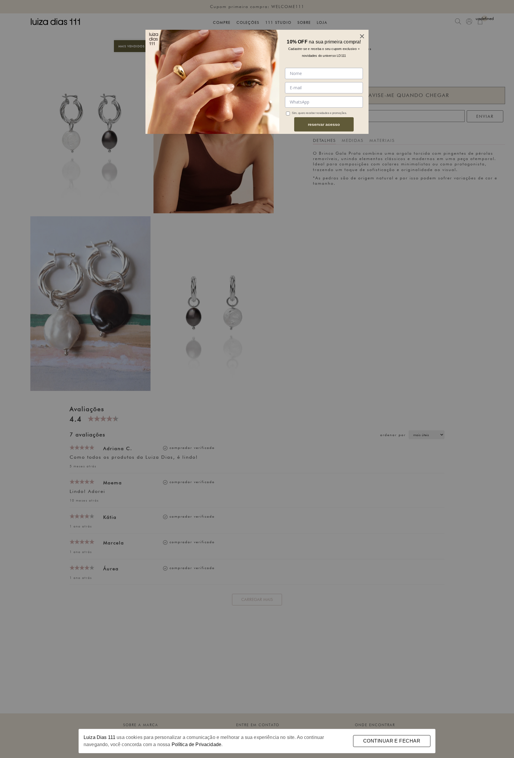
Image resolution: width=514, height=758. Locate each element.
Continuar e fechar (391, 740)
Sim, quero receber (303, 113)
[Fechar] (362, 36)
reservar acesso (324, 124)
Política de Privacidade (196, 744)
